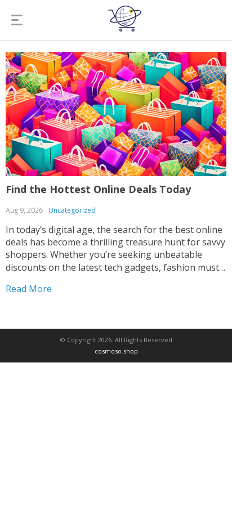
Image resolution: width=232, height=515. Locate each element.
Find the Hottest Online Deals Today (98, 189)
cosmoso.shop (116, 351)
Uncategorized (72, 210)
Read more (29, 289)
